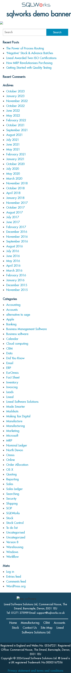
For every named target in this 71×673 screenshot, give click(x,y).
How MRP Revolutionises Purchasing (29, 63)
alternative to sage (18, 315)
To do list (12, 528)
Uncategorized (15, 537)
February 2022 (16, 120)
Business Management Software (26, 329)
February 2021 (16, 154)
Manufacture (14, 421)
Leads (9, 392)
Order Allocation (17, 465)
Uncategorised (15, 532)
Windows (12, 552)
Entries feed (13, 577)
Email (9, 363)
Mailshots (12, 411)
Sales (9, 484)
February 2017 (16, 227)
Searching (12, 494)
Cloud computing (17, 344)
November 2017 (17, 203)
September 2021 (17, 130)
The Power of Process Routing (25, 48)
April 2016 (13, 266)
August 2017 (14, 212)
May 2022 (13, 116)
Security (11, 499)
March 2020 (14, 179)
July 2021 (12, 140)
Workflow (12, 557)
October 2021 (15, 125)
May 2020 (13, 174)
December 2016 (16, 232)
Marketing (12, 431)
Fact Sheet (13, 377)
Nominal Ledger (16, 445)
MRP (9, 440)
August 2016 (14, 246)
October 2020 (15, 164)
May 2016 (13, 261)
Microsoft (12, 436)
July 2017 (12, 217)
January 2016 (15, 280)
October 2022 (15, 106)
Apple (10, 319)
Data (9, 353)
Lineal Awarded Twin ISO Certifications (31, 58)
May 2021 (13, 149)
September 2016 (17, 241)
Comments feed (16, 581)
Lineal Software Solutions (22, 402)
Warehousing (14, 547)
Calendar (12, 339)
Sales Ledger (14, 489)
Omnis (10, 455)
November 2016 (17, 237)
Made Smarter (15, 407)
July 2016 (12, 251)
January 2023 (15, 96)
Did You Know (15, 358)
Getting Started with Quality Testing (28, 68)
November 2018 (17, 183)
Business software (17, 334)
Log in (10, 572)
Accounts (12, 310)
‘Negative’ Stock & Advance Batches (29, 53)
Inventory (12, 382)
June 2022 (13, 111)
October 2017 (15, 208)
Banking (11, 324)
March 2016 (14, 271)
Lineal (10, 397)
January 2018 (15, 198)
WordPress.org (16, 586)
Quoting (11, 474)
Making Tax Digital (18, 416)
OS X (9, 470)
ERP (8, 368)
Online (10, 460)
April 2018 (13, 193)
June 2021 (13, 144)
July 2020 (12, 169)
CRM (9, 349)
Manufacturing (15, 426)
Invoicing (12, 387)
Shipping (12, 504)
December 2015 (16, 285)
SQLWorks (13, 513)
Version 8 (12, 542)
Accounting (13, 305)
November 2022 (17, 101)
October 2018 (15, 188)
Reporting (12, 479)
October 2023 (15, 91)
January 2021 (15, 159)
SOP (9, 508)
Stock (9, 518)
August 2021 (14, 135)
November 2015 (17, 290)
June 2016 (13, 256)
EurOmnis (12, 373)
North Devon (14, 450)
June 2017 (13, 222)
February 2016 (16, 275)
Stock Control (15, 523)
